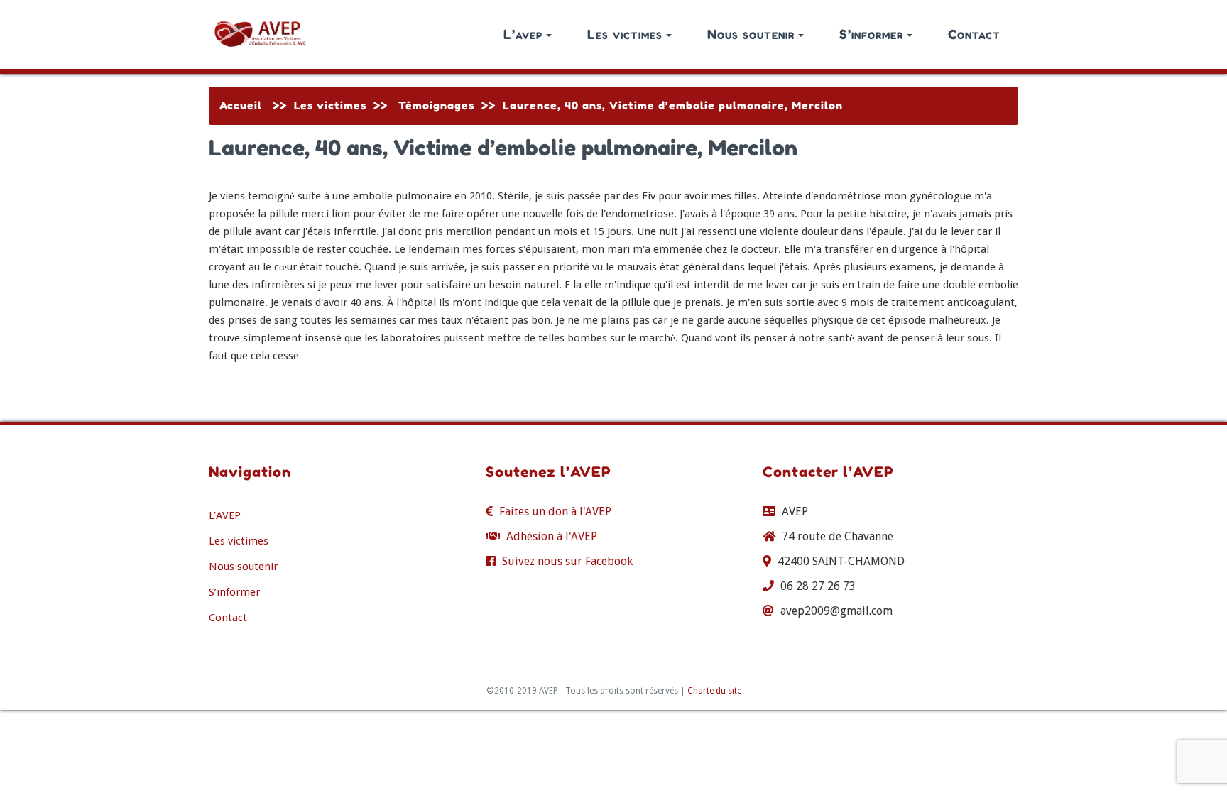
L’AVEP (225, 515)
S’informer (871, 34)
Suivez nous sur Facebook (567, 561)
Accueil (240, 105)
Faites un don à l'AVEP (555, 511)
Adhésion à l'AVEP (551, 536)
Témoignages (436, 105)
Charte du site (714, 691)
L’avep (522, 34)
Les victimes (624, 34)
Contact (974, 34)
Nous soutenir (751, 34)
